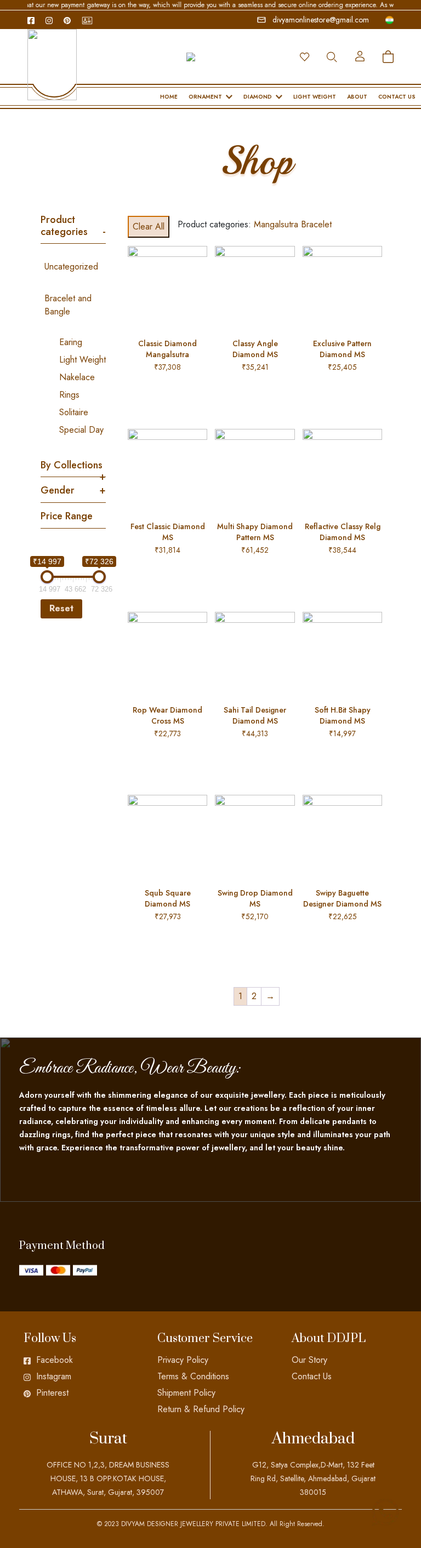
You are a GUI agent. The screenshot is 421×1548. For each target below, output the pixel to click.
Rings (69, 394)
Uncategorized (71, 266)
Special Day (81, 429)
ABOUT (357, 97)
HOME (169, 97)
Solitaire (73, 412)
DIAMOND (257, 97)
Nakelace (77, 377)
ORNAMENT (205, 97)
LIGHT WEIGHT (314, 97)
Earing (70, 342)
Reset (61, 608)
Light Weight (82, 359)
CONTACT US (397, 97)
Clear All (148, 226)
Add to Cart (168, 393)
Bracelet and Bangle (68, 305)
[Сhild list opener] (48, 327)
